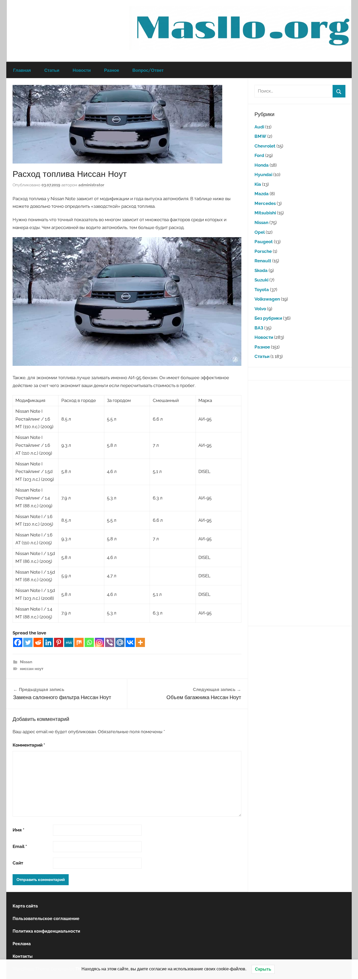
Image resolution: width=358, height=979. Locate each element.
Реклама (22, 943)
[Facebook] (17, 642)
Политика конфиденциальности (46, 931)
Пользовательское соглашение (46, 918)
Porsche (263, 251)
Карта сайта (25, 906)
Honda (261, 165)
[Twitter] (27, 642)
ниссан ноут (31, 668)
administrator (91, 185)
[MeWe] (68, 642)
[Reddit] (38, 642)
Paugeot (263, 241)
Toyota (261, 289)
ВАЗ (258, 327)
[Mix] (79, 642)
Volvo (260, 308)
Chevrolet (264, 146)
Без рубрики (268, 318)
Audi (259, 126)
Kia (257, 184)
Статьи (51, 70)
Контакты (22, 956)
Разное (111, 70)
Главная (22, 70)
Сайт (18, 863)
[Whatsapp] (89, 642)
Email (20, 846)
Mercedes (265, 203)
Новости (82, 70)
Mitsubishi (265, 212)
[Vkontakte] (130, 642)
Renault (262, 260)
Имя (18, 830)
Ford (259, 155)
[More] (140, 642)
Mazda (261, 193)
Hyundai (263, 174)
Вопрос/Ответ (148, 70)
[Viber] (109, 642)
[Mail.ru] (119, 642)
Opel (259, 232)
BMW (260, 136)
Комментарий (29, 745)
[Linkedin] (48, 642)
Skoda (261, 270)
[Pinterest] (58, 642)
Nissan (26, 662)
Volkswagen (267, 299)
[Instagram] (99, 642)
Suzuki (261, 279)
